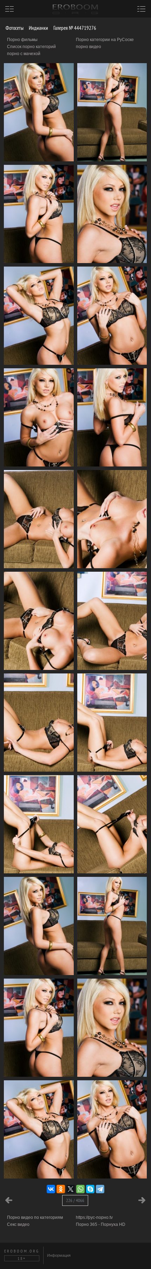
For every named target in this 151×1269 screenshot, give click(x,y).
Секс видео (18, 1224)
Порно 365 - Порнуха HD (100, 1224)
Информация (59, 1255)
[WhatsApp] (80, 1189)
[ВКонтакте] (51, 1189)
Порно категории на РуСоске (105, 39)
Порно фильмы (22, 39)
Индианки (38, 28)
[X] (70, 1189)
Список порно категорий (31, 46)
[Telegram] (100, 1189)
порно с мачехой (23, 53)
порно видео (88, 46)
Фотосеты (14, 28)
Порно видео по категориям (35, 1217)
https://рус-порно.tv (94, 1217)
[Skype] (90, 1189)
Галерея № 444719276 (74, 28)
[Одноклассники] (61, 1189)
